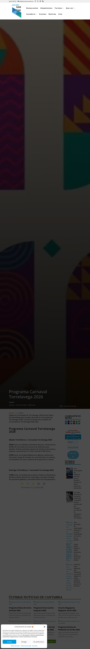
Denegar (24, 642)
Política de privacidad (26, 645)
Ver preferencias (38, 642)
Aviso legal (34, 645)
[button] (44, 627)
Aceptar (9, 642)
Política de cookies (15, 645)
